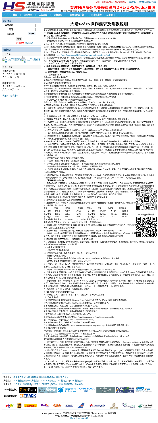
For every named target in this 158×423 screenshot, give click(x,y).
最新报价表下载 (77, 15)
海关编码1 (68, 384)
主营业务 (43, 15)
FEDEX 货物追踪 (48, 381)
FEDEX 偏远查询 (47, 377)
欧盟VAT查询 (57, 384)
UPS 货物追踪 (33, 381)
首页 (15, 15)
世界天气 (36, 384)
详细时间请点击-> (10, 96)
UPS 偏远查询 (33, 377)
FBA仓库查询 (95, 15)
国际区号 (46, 384)
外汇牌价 (17, 384)
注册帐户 (133, 2)
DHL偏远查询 (19, 377)
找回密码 (29, 43)
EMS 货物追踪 (76, 381)
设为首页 (143, 2)
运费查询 (58, 15)
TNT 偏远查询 (62, 377)
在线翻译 (27, 384)
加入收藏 (152, 2)
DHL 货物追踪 (19, 381)
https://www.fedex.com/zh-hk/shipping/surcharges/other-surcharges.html (83, 55)
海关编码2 (79, 384)
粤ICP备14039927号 (79, 418)
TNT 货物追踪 (62, 381)
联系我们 (110, 15)
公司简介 (28, 15)
